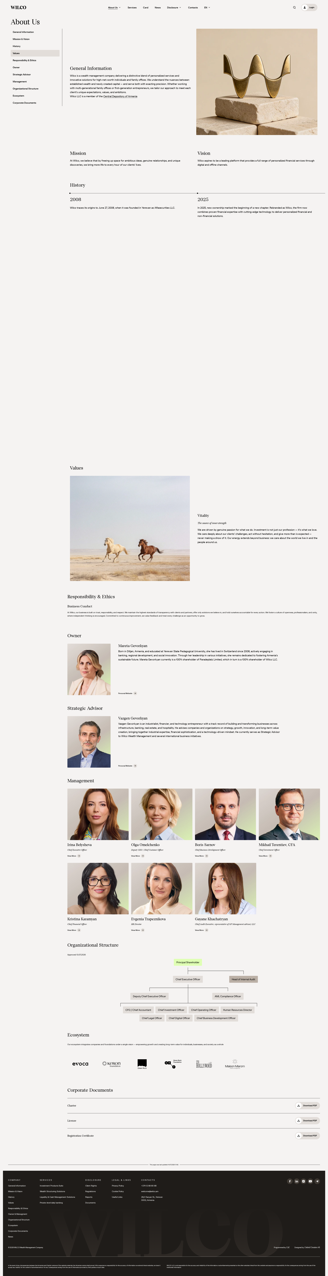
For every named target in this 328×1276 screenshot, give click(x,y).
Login (311, 7)
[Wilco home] (18, 7)
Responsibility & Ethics (24, 60)
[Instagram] (303, 1181)
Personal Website (125, 693)
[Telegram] (317, 1181)
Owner (16, 67)
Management (20, 81)
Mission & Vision (21, 39)
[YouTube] (310, 1181)
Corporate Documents (24, 102)
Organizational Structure (25, 88)
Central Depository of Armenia (120, 96)
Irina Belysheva (79, 844)
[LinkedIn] (297, 1181)
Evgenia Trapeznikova (148, 919)
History (16, 46)
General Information (23, 32)
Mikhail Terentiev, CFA (277, 844)
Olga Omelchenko (145, 844)
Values (16, 53)
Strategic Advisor (22, 74)
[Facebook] (290, 1181)
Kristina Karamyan (82, 919)
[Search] (294, 7)
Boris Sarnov (205, 844)
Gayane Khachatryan (211, 919)
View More (71, 856)
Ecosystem (18, 95)
